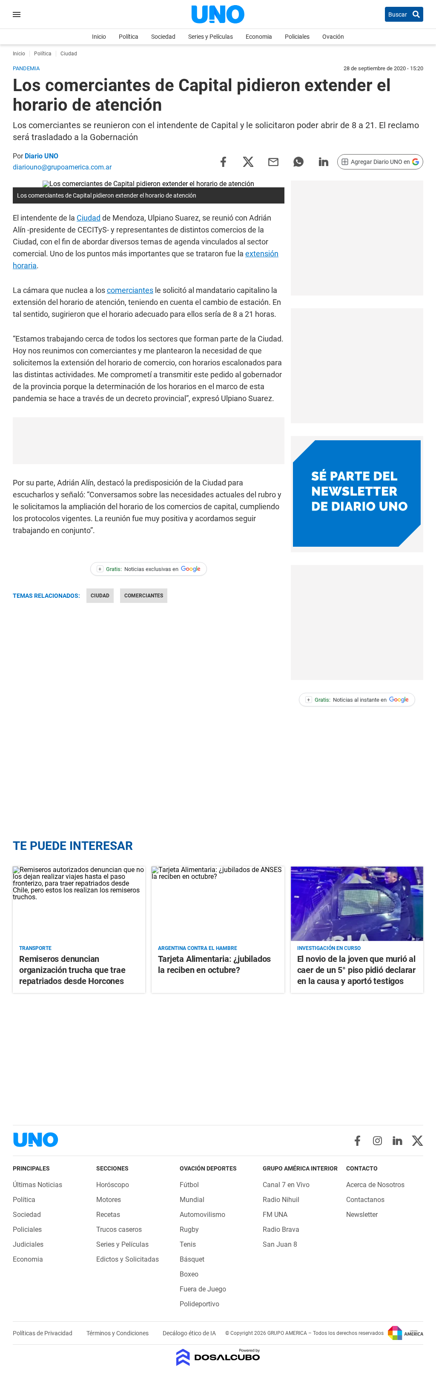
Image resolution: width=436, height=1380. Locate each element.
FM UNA (275, 1215)
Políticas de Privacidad (43, 1333)
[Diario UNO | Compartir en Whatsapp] (298, 161)
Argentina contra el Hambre (197, 948)
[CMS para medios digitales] (218, 1358)
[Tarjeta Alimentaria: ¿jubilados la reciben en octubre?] (218, 903)
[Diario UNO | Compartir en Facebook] (223, 161)
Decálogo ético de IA (189, 1333)
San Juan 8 (280, 1244)
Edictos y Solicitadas (127, 1259)
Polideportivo (199, 1304)
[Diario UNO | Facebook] (357, 1141)
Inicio (99, 36)
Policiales (297, 36)
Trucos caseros (119, 1229)
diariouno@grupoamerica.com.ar (62, 167)
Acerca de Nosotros (375, 1185)
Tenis (188, 1244)
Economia (259, 36)
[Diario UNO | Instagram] (377, 1141)
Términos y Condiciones (118, 1333)
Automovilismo (202, 1215)
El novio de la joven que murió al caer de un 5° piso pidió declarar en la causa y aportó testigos (356, 970)
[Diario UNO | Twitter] (417, 1141)
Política (128, 36)
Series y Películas (210, 36)
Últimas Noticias (37, 1185)
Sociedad (163, 36)
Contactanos (365, 1200)
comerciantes (130, 290)
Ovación (333, 36)
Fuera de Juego (203, 1289)
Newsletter (362, 1215)
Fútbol (189, 1185)
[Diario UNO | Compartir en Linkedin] (323, 161)
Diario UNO (41, 156)
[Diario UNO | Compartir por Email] (273, 161)
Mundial (192, 1200)
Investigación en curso (329, 948)
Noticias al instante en (347, 700)
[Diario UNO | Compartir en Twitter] (248, 161)
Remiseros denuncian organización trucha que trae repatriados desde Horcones (72, 970)
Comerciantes (143, 596)
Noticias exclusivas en (138, 569)
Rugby (189, 1229)
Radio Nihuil (281, 1200)
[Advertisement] (357, 238)
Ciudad (88, 217)
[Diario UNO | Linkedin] (397, 1141)
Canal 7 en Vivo (286, 1185)
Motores (108, 1200)
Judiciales (28, 1244)
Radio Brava (281, 1229)
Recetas (108, 1215)
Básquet (192, 1259)
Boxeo (189, 1274)
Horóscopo (112, 1185)
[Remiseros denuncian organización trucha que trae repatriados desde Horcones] (79, 903)
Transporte (35, 948)
